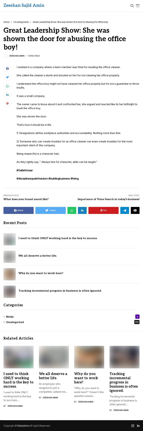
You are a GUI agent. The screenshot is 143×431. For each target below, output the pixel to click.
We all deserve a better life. (37, 255)
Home (6, 21)
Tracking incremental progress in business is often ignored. (60, 290)
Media (72, 316)
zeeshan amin (16, 56)
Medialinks (23, 425)
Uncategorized (21, 21)
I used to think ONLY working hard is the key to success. (58, 238)
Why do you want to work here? (40, 273)
